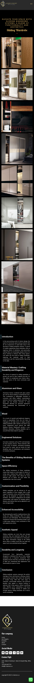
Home (3, 637)
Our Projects (5, 639)
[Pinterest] (21, 652)
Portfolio (4, 641)
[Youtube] (6, 652)
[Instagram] (10, 652)
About (3, 643)
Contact (4, 644)
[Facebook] (3, 652)
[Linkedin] (18, 652)
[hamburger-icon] (31, 4)
